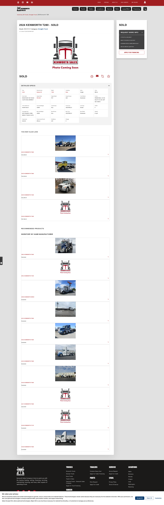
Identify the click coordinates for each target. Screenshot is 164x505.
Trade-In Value (70, 479)
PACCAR (39, 98)
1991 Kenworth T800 (27, 254)
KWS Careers (124, 2)
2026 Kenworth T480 (27, 216)
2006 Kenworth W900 (27, 297)
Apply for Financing (131, 52)
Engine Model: (54, 96)
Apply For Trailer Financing (97, 474)
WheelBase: (53, 119)
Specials (106, 2)
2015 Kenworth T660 (27, 339)
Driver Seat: (24, 96)
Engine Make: (39, 96)
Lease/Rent (126, 9)
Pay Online (135, 2)
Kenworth (39, 92)
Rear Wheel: (82, 111)
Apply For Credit (94, 484)
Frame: (96, 96)
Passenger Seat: (25, 111)
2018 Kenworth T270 (27, 425)
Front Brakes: (54, 105)
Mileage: (67, 119)
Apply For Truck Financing (73, 485)
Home (75, 9)
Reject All (149, 498)
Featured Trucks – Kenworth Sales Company (75, 482)
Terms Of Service (113, 484)
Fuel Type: (82, 105)
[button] (145, 2)
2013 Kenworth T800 (27, 318)
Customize (158, 498)
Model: (52, 90)
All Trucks (25, 14)
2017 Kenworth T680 (27, 404)
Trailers (91, 9)
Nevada (130, 476)
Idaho (129, 471)
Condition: (68, 90)
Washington (131, 484)
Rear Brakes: (53, 111)
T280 (52, 92)
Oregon (130, 479)
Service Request (113, 471)
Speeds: (96, 111)
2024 (23, 92)
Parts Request (94, 482)
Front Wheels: (83, 96)
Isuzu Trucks (69, 476)
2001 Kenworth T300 (27, 276)
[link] (92, 76)
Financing (136, 9)
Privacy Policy (112, 482)
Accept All (140, 498)
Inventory (19, 14)
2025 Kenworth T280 (27, 195)
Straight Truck (33, 14)
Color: (96, 90)
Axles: (81, 90)
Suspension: (24, 119)
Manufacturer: (40, 90)
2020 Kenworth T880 (27, 152)
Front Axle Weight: (40, 105)
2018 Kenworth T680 (27, 446)
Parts (117, 9)
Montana (130, 474)
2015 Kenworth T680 (27, 361)
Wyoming (131, 487)
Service (109, 9)
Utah (129, 481)
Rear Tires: (68, 111)
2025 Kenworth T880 (27, 173)
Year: (23, 90)
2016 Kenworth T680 (27, 382)
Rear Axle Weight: (40, 111)
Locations (100, 9)
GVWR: (96, 105)
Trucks (83, 9)
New (67, 92)
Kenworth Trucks (70, 471)
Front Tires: (68, 105)
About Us (114, 2)
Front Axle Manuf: (25, 105)
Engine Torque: (68, 96)
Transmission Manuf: (41, 119)
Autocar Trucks (70, 474)
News (99, 2)
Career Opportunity (71, 491)
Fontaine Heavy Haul (95, 471)
